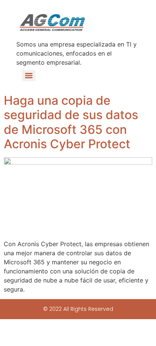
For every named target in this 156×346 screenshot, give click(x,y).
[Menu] (29, 75)
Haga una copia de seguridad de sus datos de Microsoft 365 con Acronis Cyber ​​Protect (71, 122)
